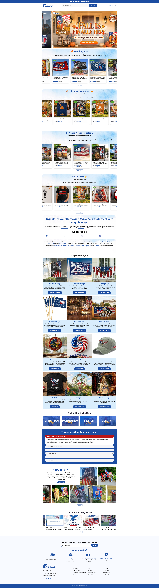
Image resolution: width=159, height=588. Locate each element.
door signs (67, 245)
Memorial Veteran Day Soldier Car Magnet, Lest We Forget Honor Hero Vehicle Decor (85, 205)
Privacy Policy (106, 570)
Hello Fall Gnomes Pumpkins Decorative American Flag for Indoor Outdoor (76, 120)
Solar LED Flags (104, 398)
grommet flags (50, 243)
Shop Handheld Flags (55, 330)
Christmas (46, 9)
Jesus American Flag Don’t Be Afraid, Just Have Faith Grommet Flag (114, 78)
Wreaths (79, 360)
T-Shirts (55, 398)
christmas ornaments (59, 245)
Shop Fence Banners (104, 330)
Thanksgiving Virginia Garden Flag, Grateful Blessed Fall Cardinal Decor (113, 120)
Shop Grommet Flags (79, 292)
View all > (79, 505)
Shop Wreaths (79, 368)
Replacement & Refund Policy (79, 572)
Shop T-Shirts (55, 406)
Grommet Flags (79, 284)
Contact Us (75, 568)
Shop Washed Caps (104, 368)
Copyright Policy (106, 575)
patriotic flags (81, 227)
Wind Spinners (79, 398)
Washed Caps (104, 360)
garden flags (102, 242)
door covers (81, 245)
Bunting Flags (104, 284)
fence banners (74, 245)
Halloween (53, 9)
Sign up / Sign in (91, 575)
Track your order (76, 570)
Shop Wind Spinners (79, 406)
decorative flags (71, 242)
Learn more (61, 482)
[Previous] (45, 521)
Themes (59, 9)
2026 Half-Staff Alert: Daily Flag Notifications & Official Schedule (107, 528)
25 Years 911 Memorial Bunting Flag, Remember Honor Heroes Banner (58, 163)
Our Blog (90, 570)
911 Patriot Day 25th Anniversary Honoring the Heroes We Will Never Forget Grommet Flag (77, 163)
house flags (95, 242)
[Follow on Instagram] (46, 578)
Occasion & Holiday (67, 9)
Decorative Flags (55, 284)
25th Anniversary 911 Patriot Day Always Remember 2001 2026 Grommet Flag (114, 163)
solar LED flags (62, 243)
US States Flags (85, 9)
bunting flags (108, 242)
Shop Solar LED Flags (104, 406)
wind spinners (88, 245)
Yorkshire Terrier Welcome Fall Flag (76, 78)
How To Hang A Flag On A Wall (88, 528)
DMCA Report (106, 577)
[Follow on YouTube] (48, 578)
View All (79, 85)
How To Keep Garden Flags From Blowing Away (70, 528)
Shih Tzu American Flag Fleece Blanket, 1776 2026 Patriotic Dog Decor (66, 205)
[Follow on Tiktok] (50, 578)
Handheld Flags (54, 322)
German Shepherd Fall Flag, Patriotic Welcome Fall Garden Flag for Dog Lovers (47, 205)
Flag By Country (94, 9)
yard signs (96, 245)
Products (77, 9)
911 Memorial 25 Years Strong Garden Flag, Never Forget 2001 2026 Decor (95, 163)
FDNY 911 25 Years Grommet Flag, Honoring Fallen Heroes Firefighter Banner (58, 78)
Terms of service (106, 572)
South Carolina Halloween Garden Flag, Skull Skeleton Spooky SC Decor (94, 120)
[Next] (113, 521)
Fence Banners (104, 322)
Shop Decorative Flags (55, 292)
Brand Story (105, 568)
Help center (103, 9)
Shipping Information (77, 575)
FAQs (89, 568)
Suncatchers (54, 360)
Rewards (89, 577)
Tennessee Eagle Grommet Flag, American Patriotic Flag (95, 78)
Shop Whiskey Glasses (79, 330)
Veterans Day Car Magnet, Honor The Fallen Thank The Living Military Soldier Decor (104, 205)
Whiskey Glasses (79, 322)
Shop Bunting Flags (104, 292)
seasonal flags (64, 227)
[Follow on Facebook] (43, 578)
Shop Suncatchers (54, 368)
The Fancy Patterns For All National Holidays (52, 528)
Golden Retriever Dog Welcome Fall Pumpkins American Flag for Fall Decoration (58, 120)
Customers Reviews (92, 572)
